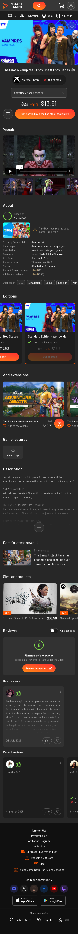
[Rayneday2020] (10, 764)
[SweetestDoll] (10, 693)
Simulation (37, 266)
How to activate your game (46, 250)
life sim (62, 282)
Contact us (39, 846)
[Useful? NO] (57, 740)
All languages (67, 630)
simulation (34, 282)
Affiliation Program (39, 841)
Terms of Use (39, 830)
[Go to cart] (61, 6)
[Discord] (14, 889)
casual (49, 282)
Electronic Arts (40, 258)
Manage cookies (39, 913)
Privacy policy (39, 835)
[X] (24, 889)
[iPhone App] (25, 901)
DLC (21, 282)
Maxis (34, 254)
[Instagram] (34, 889)
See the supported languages (48, 246)
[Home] (13, 6)
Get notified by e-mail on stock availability (45, 113)
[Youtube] (54, 889)
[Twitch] (64, 889)
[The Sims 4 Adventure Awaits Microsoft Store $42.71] (33, 399)
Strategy (50, 266)
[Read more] (33, 716)
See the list (37, 242)
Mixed (34, 270)
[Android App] (53, 901)
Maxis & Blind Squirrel (51, 254)
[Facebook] (44, 889)
